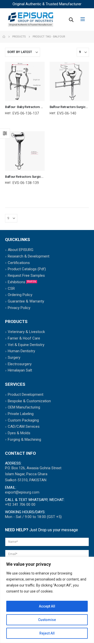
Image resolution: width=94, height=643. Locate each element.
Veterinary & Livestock (26, 332)
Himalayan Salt (20, 370)
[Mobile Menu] (84, 19)
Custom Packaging (23, 420)
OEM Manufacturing (24, 407)
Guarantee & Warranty (26, 301)
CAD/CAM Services (24, 426)
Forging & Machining (24, 439)
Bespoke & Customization (29, 401)
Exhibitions (22, 282)
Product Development (25, 394)
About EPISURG (20, 250)
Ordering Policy (20, 294)
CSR (11, 288)
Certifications (19, 262)
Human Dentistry (21, 351)
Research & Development (28, 256)
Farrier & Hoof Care (24, 338)
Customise (47, 620)
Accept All (47, 606)
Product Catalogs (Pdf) (27, 269)
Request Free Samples (26, 275)
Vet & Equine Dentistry (26, 344)
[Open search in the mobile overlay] (71, 20)
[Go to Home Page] (4, 37)
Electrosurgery (20, 364)
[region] (47, 600)
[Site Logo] (30, 19)
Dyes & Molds (19, 433)
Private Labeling (21, 414)
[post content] (25, 81)
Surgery (14, 357)
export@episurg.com (22, 492)
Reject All (47, 633)
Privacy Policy (19, 308)
